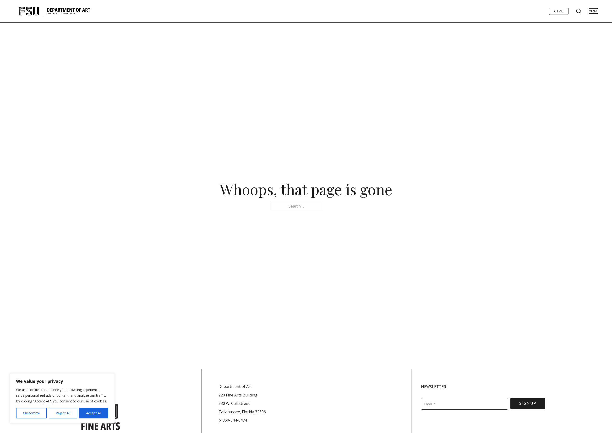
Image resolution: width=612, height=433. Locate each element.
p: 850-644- (228, 420)
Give (558, 11)
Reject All (63, 413)
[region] (62, 398)
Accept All (93, 413)
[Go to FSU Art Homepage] (68, 11)
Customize (31, 413)
